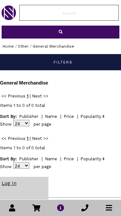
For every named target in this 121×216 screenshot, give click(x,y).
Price (69, 116)
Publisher (28, 116)
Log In (9, 183)
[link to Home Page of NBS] (9, 18)
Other (23, 46)
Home (8, 46)
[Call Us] (84, 208)
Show (6, 124)
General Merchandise (53, 46)
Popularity (90, 116)
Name (51, 116)
